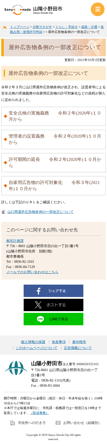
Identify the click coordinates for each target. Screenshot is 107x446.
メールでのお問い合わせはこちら (32, 272)
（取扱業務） (39, 413)
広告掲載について (78, 348)
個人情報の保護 (33, 342)
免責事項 (59, 342)
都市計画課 (15, 241)
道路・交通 (89, 27)
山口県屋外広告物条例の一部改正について (40, 212)
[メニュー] (98, 9)
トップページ (19, 27)
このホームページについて (36, 348)
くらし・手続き (66, 27)
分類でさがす (42, 27)
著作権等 (79, 342)
